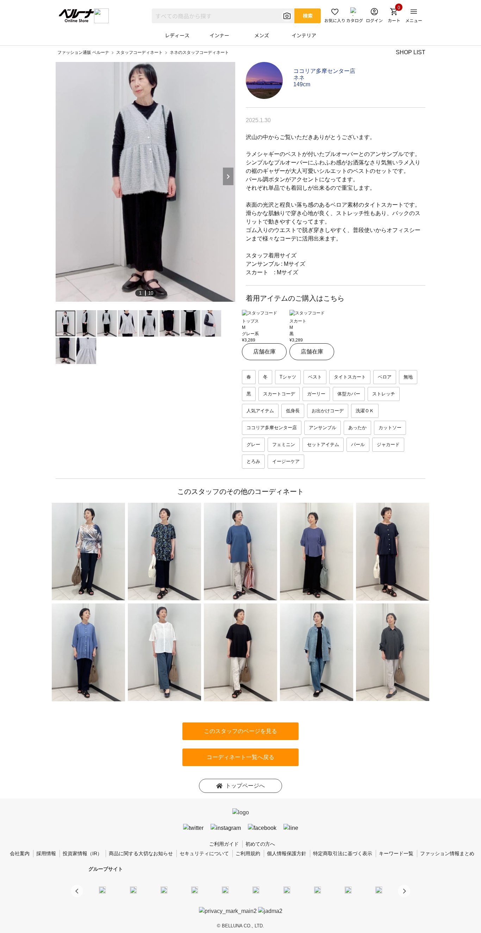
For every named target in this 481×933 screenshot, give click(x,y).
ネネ (299, 78)
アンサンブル (322, 427)
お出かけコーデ (328, 410)
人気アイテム (260, 410)
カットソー (390, 427)
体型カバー (348, 393)
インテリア (304, 35)
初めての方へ (260, 844)
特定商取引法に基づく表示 (342, 853)
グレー (253, 444)
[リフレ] (378, 889)
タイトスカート (350, 377)
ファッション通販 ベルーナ (83, 52)
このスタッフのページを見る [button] (240, 731)
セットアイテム (323, 444)
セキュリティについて (204, 853)
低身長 (293, 410)
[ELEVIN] (194, 889)
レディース (177, 35)
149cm (301, 84)
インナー (219, 35)
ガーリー (316, 393)
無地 (408, 377)
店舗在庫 (264, 352)
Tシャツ (288, 377)
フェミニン (283, 444)
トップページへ (245, 786)
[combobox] (223, 15)
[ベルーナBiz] (133, 889)
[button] (404, 891)
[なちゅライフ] (348, 889)
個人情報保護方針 (286, 853)
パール (358, 444)
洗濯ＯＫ (365, 410)
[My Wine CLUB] (286, 889)
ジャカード (388, 444)
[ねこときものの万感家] (163, 889)
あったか (357, 427)
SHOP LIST (410, 52)
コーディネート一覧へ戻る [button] (240, 757)
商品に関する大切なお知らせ (141, 853)
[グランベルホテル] (225, 889)
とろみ (253, 461)
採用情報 (46, 853)
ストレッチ (383, 393)
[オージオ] (317, 889)
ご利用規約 (248, 853)
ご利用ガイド (224, 844)
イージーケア (286, 461)
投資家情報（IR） (82, 853)
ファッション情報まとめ (447, 853)
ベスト (315, 377)
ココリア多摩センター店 (324, 71)
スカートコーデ (279, 393)
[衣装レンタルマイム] (102, 889)
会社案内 (20, 853)
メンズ (261, 35)
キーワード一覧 (396, 853)
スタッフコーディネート (139, 52)
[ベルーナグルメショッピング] (256, 889)
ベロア (385, 377)
